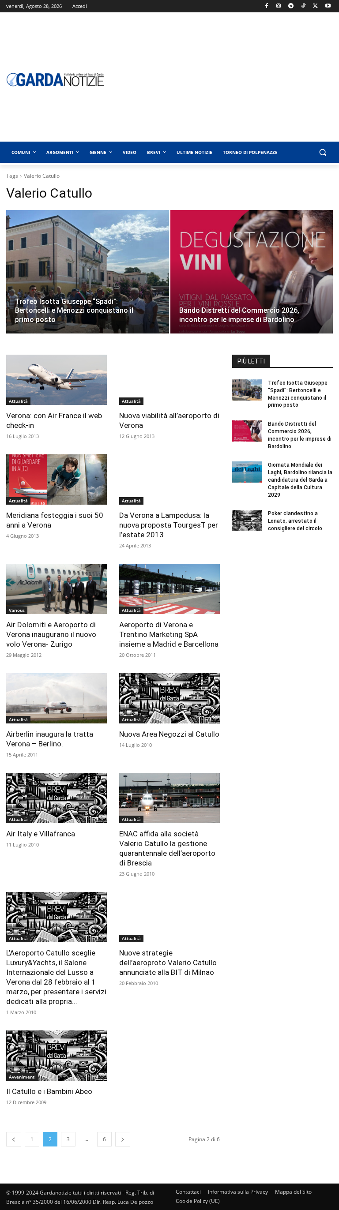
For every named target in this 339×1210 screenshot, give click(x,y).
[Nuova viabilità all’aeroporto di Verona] (169, 380)
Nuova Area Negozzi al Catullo (169, 734)
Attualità (18, 401)
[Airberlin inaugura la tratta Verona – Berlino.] (56, 698)
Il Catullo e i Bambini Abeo (49, 1091)
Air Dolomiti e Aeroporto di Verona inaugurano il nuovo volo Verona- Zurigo (51, 634)
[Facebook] (266, 6)
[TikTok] (303, 6)
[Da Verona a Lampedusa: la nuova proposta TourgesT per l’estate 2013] (169, 479)
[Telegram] (291, 6)
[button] (322, 152)
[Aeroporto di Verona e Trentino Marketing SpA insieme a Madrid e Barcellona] (169, 589)
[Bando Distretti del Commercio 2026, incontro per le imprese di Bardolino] (251, 280)
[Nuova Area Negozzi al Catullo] (169, 698)
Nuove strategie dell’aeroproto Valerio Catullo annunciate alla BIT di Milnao (168, 962)
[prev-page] (13, 1139)
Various (17, 610)
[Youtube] (328, 6)
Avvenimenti (22, 1077)
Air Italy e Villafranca (40, 833)
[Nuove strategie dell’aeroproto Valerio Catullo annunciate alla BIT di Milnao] (169, 917)
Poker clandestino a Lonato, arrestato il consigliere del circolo (295, 521)
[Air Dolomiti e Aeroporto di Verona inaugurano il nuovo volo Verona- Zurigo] (56, 589)
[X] (315, 6)
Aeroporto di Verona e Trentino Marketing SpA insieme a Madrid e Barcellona (168, 634)
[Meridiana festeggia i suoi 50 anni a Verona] (56, 479)
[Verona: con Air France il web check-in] (56, 380)
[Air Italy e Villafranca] (56, 798)
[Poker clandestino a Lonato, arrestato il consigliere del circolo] (247, 520)
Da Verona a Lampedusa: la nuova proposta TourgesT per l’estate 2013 (168, 525)
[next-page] (122, 1139)
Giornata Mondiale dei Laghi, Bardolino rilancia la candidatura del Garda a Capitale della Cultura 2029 (300, 480)
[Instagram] (279, 6)
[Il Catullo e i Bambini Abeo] (56, 1055)
